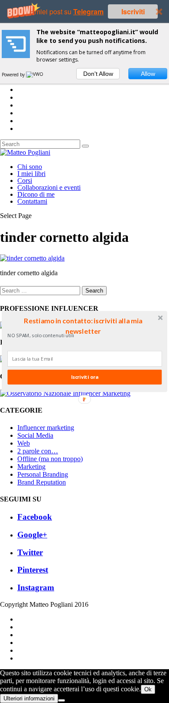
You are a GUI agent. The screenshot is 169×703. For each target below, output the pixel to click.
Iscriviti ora (84, 377)
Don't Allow (98, 73)
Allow (148, 73)
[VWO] (35, 75)
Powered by (14, 75)
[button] (83, 326)
